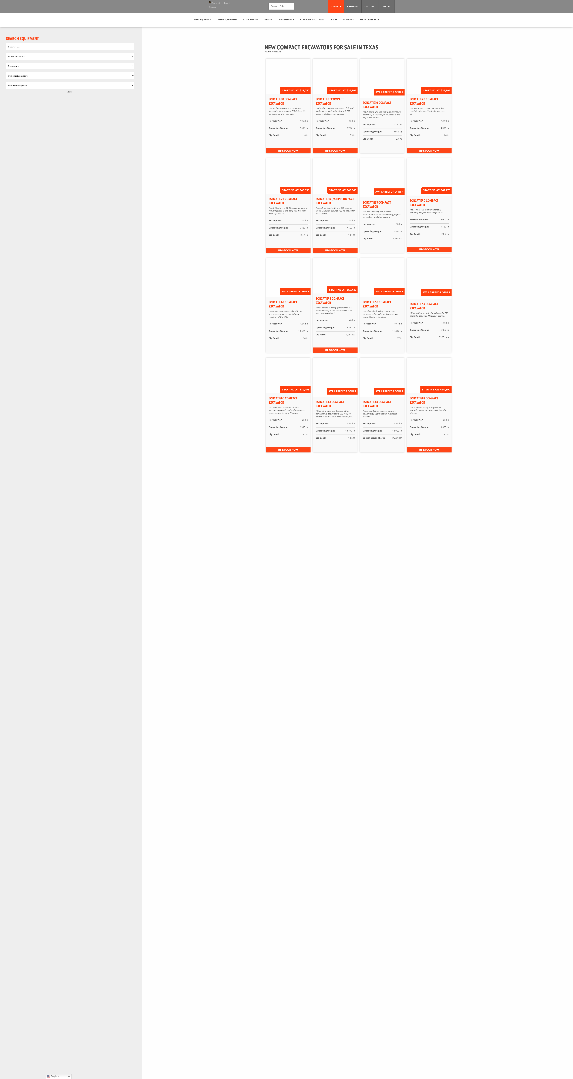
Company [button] (348, 19)
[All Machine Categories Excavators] (70, 66)
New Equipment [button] (203, 19)
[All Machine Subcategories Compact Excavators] (70, 75)
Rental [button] (268, 19)
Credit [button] (333, 19)
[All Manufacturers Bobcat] (70, 56)
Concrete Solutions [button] (312, 19)
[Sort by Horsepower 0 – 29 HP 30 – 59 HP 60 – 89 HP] (70, 85)
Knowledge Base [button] (369, 19)
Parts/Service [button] (286, 19)
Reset (69, 91)
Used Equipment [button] (227, 19)
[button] (222, 6)
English (54, 1076)
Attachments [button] (250, 19)
